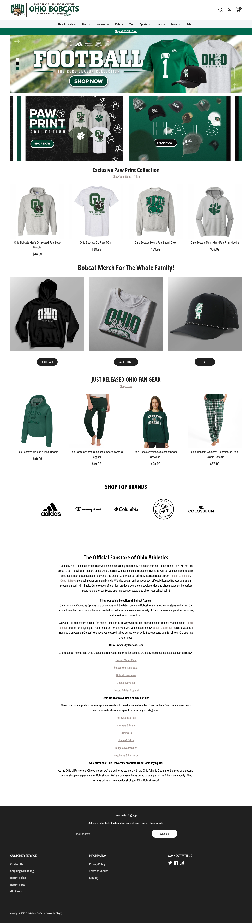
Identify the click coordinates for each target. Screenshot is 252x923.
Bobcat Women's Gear (126, 667)
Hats (159, 24)
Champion (184, 576)
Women (101, 24)
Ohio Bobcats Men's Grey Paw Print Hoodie (214, 242)
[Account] (229, 9)
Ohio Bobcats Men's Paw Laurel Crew (156, 242)
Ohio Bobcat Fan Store (35, 913)
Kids (118, 24)
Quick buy (37, 232)
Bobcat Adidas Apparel (126, 690)
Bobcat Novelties (126, 683)
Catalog (93, 878)
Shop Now (126, 386)
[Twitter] (170, 863)
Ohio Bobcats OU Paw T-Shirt (96, 242)
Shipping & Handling (22, 871)
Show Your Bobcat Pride (126, 176)
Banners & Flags (126, 725)
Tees (131, 24)
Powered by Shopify (54, 913)
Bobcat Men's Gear (126, 660)
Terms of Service (98, 871)
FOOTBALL (47, 362)
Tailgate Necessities (126, 748)
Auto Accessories (126, 718)
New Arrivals (65, 24)
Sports (144, 24)
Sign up (164, 833)
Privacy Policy (97, 864)
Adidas (173, 576)
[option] (126, 64)
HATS (205, 362)
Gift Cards (16, 891)
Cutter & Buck (68, 580)
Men (85, 24)
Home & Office (126, 740)
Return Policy (18, 878)
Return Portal (18, 884)
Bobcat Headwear (126, 675)
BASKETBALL (126, 362)
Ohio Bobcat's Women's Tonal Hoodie (37, 452)
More (174, 24)
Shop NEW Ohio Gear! (126, 31)
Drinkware (126, 733)
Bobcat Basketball (162, 628)
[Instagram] (182, 863)
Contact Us (16, 864)
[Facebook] (176, 863)
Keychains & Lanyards (126, 755)
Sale (189, 24)
